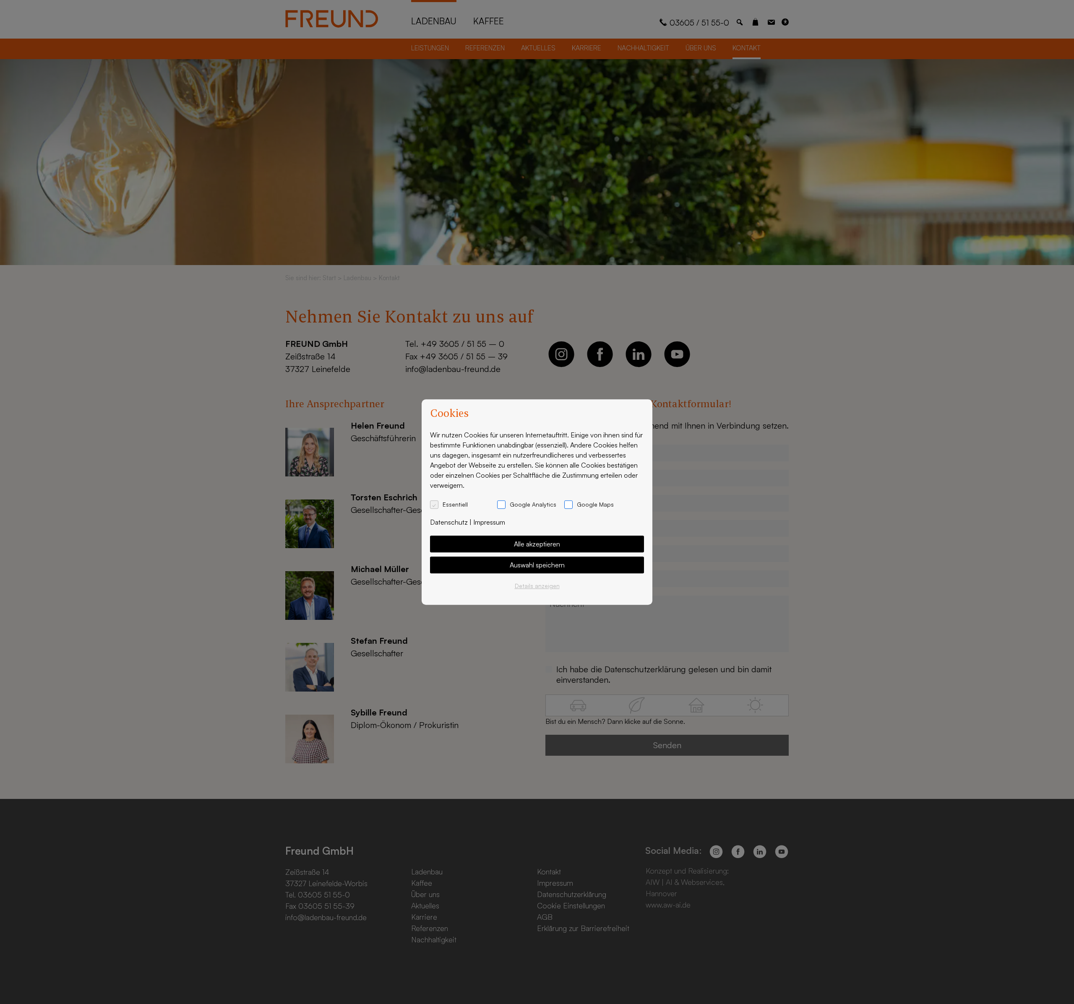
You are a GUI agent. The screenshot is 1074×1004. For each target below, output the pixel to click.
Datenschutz (449, 522)
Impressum (489, 522)
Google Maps (595, 504)
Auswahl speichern (537, 565)
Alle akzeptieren (537, 544)
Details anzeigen (537, 585)
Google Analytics (533, 504)
